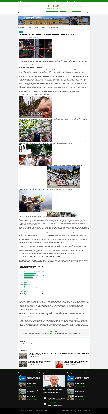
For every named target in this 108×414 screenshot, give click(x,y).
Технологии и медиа (79, 411)
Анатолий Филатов (23, 37)
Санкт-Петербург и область (41, 12)
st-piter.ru (54, 6)
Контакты (76, 12)
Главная (63, 410)
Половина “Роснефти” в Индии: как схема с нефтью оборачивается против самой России (56, 399)
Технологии (69, 12)
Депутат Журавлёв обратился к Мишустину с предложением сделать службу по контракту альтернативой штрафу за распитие (53, 391)
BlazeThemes (47, 410)
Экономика (58, 12)
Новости (30, 12)
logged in (27, 343)
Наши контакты (87, 411)
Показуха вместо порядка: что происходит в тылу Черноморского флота (34, 385)
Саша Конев (31, 356)
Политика (50, 12)
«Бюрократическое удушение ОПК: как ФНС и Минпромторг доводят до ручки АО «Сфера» (56, 405)
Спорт (63, 12)
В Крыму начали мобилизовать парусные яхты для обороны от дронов (72, 353)
